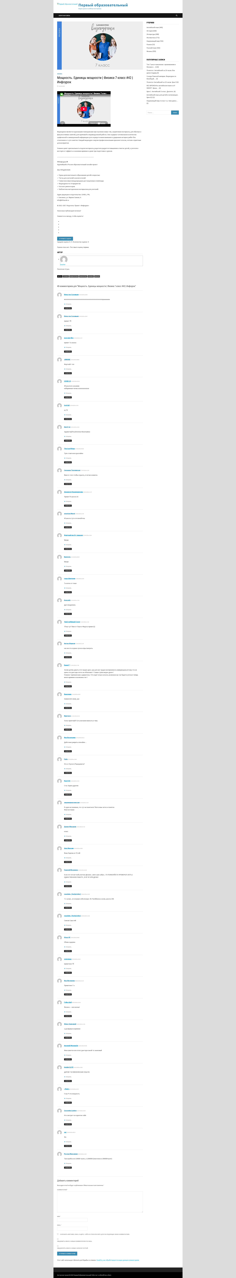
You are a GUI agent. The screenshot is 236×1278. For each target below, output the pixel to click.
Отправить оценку (65, 238)
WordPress (103, 1275)
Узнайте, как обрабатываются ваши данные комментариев (117, 1260)
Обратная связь (64, 15)
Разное (149, 44)
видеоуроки (74, 276)
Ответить (68, 308)
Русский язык (151, 48)
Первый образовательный (103, 4)
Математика (151, 38)
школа (97, 276)
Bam (109, 1275)
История (150, 31)
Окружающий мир (153, 41)
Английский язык (153, 27)
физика (90, 276)
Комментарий (62, 1190)
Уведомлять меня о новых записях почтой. (72, 1248)
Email (59, 1225)
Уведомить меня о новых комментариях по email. (74, 1241)
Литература (151, 34)
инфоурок (83, 276)
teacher (62, 264)
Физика (59, 74)
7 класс (66, 276)
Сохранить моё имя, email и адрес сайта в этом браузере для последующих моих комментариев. (95, 1234)
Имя (59, 1216)
